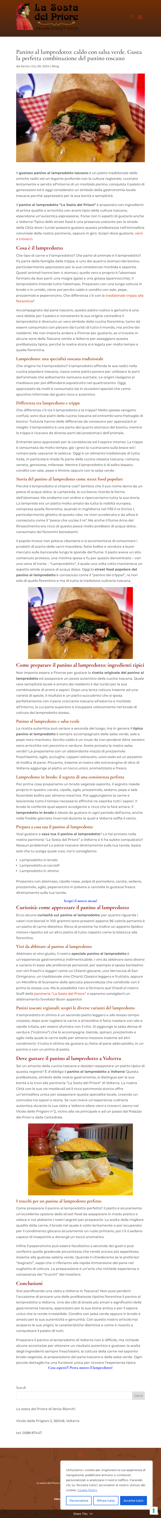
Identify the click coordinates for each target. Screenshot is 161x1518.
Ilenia (25, 66)
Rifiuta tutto (106, 1500)
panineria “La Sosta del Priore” (60, 994)
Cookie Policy (87, 1490)
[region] (106, 1485)
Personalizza (79, 1500)
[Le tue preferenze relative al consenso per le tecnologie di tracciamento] (154, 1511)
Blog (55, 66)
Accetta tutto (133, 1500)
